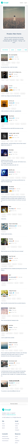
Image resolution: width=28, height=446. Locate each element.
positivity (3, 315)
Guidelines (17, 440)
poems (3, 333)
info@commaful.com (11, 414)
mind (16, 141)
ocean (21, 350)
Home (3, 423)
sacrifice (9, 157)
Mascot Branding (5, 438)
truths (3, 368)
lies (2, 125)
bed (8, 141)
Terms (16, 438)
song (3, 350)
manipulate (12, 79)
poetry (12, 49)
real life (16, 282)
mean (22, 79)
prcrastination (10, 282)
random (20, 214)
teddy (3, 108)
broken (13, 298)
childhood (14, 108)
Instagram (17, 430)
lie (20, 368)
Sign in (3, 428)
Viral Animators (5, 440)
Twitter (16, 425)
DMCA (16, 442)
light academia (9, 333)
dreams (3, 318)
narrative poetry (5, 123)
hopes (22, 315)
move (3, 79)
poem (18, 62)
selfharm (19, 298)
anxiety (8, 315)
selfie (7, 79)
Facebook (17, 423)
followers (4, 216)
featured (12, 123)
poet (11, 93)
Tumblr (16, 428)
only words (23, 123)
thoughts (19, 49)
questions (14, 214)
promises (8, 108)
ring (3, 177)
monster (3, 141)
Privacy (16, 436)
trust (21, 388)
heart (7, 177)
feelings (26, 49)
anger (17, 79)
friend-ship (16, 93)
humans (7, 368)
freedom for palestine (6, 264)
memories (14, 264)
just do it (3, 285)
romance (7, 194)
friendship (23, 93)
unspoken (11, 266)
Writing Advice (5, 436)
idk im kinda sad (15, 315)
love (13, 157)
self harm (4, 300)
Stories (3, 425)
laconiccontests (5, 64)
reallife (21, 282)
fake (8, 246)
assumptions (4, 266)
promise (3, 298)
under (12, 141)
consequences (14, 246)
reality (12, 368)
